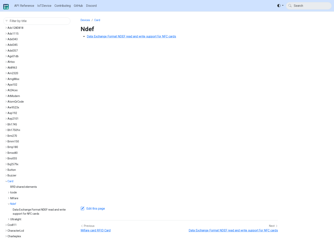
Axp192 (12, 113)
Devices (85, 20)
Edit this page (95, 208)
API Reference (24, 6)
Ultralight (15, 219)
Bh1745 (12, 124)
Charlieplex (14, 236)
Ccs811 (12, 224)
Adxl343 (13, 39)
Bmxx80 (13, 152)
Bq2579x (13, 164)
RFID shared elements (23, 186)
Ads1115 (13, 33)
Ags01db (13, 56)
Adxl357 (13, 50)
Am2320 (13, 73)
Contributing (63, 6)
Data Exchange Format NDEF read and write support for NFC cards (131, 36)
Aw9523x (13, 107)
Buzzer (12, 175)
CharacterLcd (16, 230)
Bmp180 (13, 147)
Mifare (14, 198)
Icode (13, 192)
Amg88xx (13, 79)
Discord (91, 6)
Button (12, 169)
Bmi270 (12, 135)
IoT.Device (44, 6)
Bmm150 (13, 141)
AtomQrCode (16, 101)
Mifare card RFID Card (96, 230)
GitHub (78, 6)
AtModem (14, 96)
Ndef (13, 203)
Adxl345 (13, 44)
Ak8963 (12, 67)
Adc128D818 (15, 27)
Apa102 (12, 84)
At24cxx (13, 90)
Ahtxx (11, 61)
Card (10, 181)
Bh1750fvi (14, 130)
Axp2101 (13, 118)
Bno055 (12, 158)
